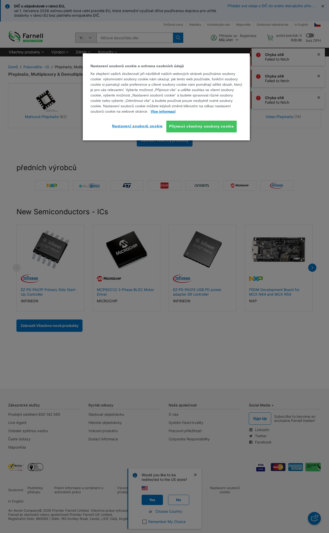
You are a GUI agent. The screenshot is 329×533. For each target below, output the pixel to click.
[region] (166, 96)
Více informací (163, 111)
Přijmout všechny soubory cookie (201, 126)
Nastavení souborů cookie (137, 126)
